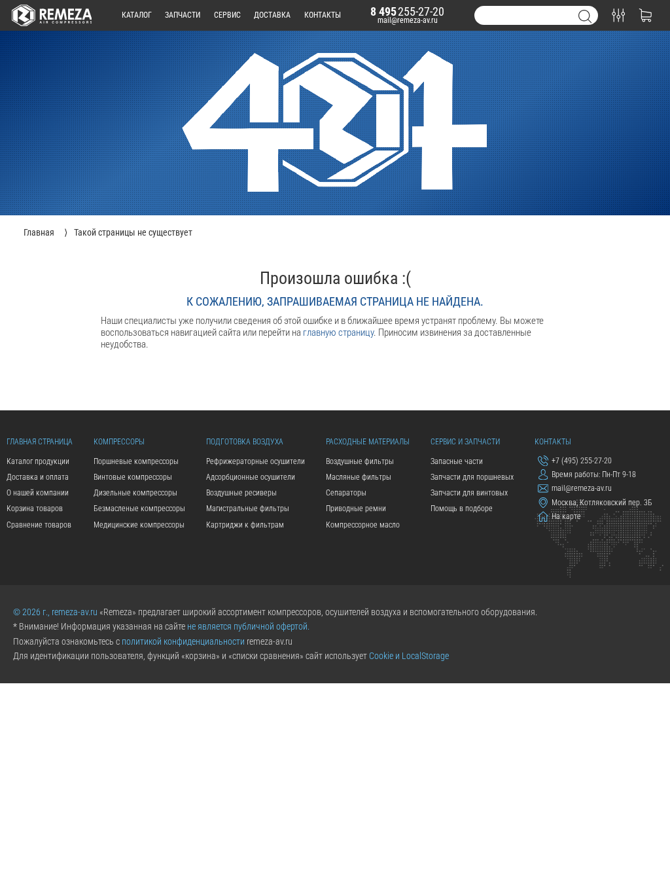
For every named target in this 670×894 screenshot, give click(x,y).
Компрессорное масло (363, 524)
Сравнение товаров (39, 524)
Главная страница (40, 441)
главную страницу (338, 332)
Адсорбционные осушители (250, 477)
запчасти (182, 15)
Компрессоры (119, 441)
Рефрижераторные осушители (255, 461)
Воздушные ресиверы (241, 492)
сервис (227, 15)
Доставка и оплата (38, 477)
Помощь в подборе (462, 508)
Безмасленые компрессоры (139, 508)
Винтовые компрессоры (133, 477)
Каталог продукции (38, 461)
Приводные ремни (356, 508)
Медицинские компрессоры (139, 524)
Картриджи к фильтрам (245, 524)
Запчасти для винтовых (469, 492)
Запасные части (457, 461)
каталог (137, 15)
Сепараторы (346, 492)
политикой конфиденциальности (183, 641)
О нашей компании (38, 492)
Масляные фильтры (358, 477)
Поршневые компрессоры (136, 461)
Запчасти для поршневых (472, 477)
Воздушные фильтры (360, 461)
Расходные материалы (368, 441)
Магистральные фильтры (247, 508)
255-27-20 (407, 11)
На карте (566, 517)
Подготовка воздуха (244, 441)
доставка (272, 15)
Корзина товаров (35, 508)
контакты (322, 15)
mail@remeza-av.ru (408, 20)
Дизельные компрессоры (135, 492)
